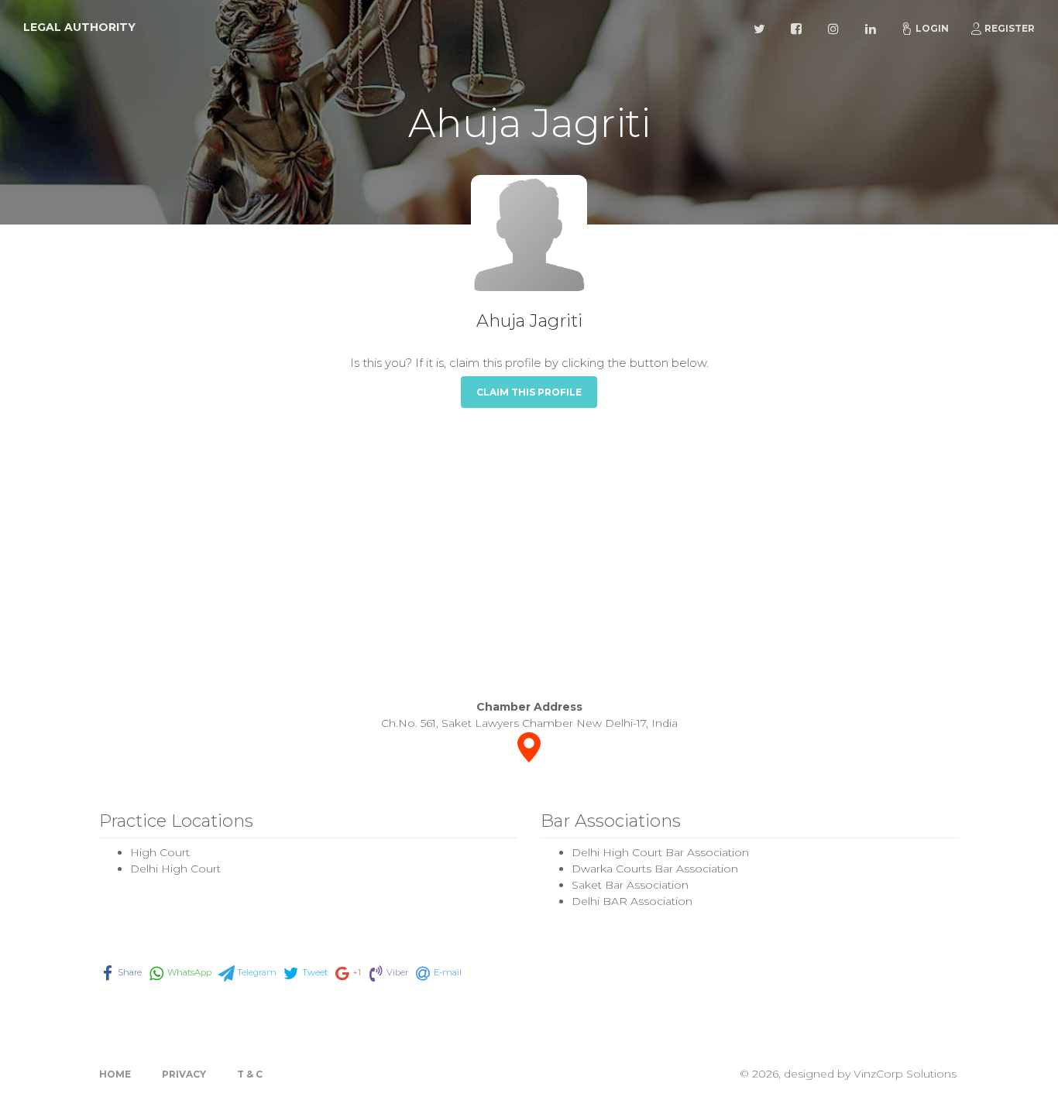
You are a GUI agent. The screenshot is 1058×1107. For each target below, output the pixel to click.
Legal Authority (79, 27)
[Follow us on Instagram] (835, 27)
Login (932, 28)
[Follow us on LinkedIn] (872, 27)
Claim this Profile (529, 392)
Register (1009, 28)
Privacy (184, 1074)
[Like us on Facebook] (798, 27)
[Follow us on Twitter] (761, 27)
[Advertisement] (529, 553)
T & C (250, 1074)
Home (115, 1074)
